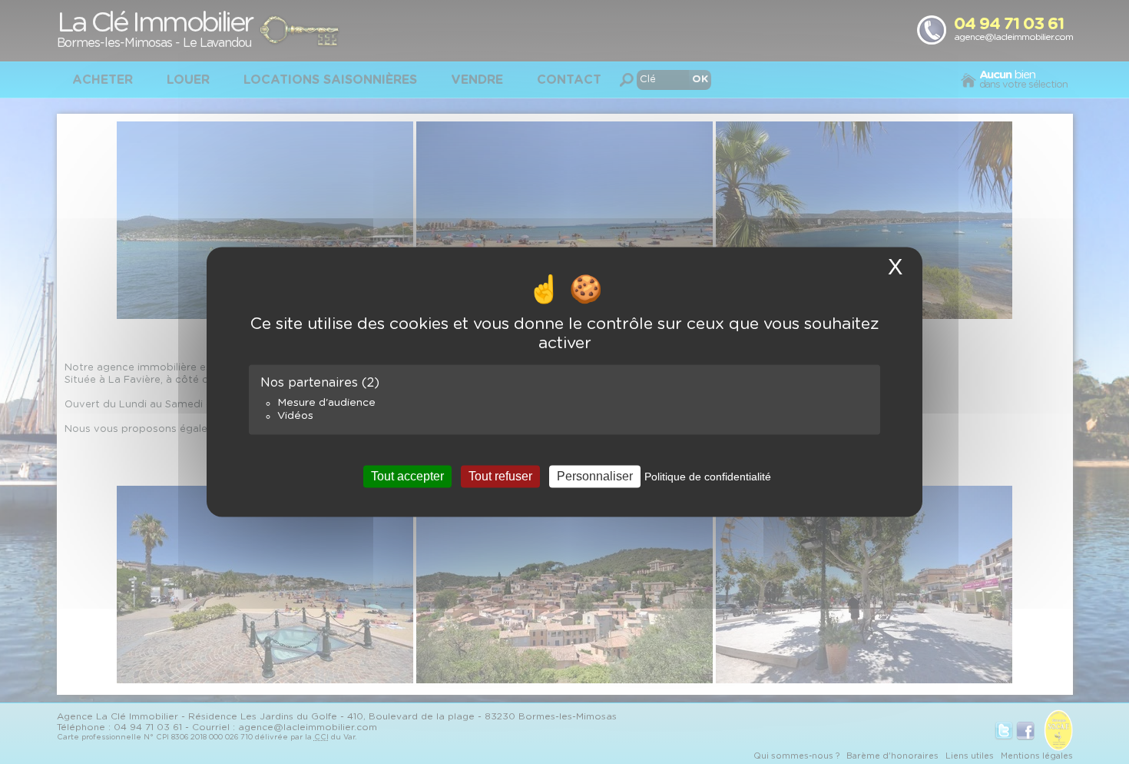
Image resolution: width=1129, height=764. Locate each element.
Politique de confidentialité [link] (707, 476)
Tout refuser (500, 476)
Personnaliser (595, 476)
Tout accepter (407, 476)
